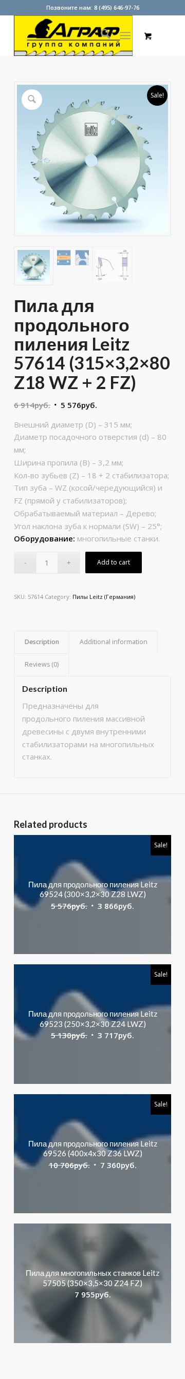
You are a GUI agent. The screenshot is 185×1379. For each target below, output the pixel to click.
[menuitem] (100, 35)
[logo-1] (77, 35)
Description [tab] (42, 641)
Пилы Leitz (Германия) (103, 596)
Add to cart (113, 562)
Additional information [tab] (113, 641)
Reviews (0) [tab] (42, 664)
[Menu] (125, 35)
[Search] (100, 35)
